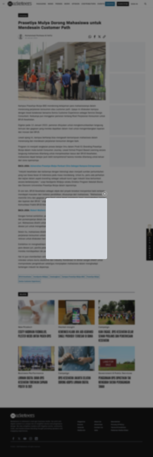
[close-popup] (104, 193)
